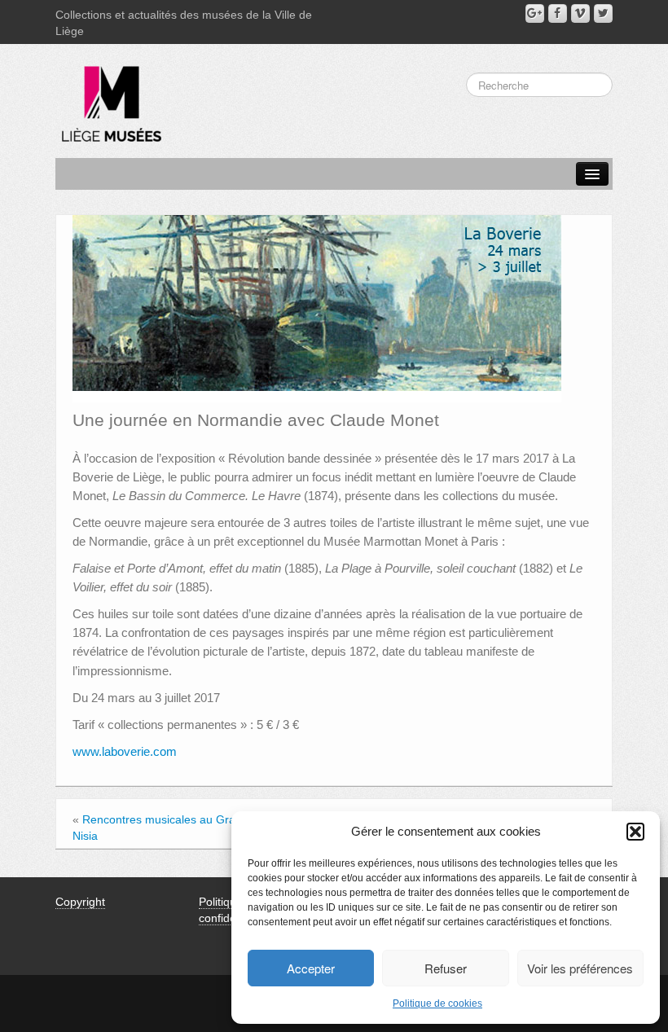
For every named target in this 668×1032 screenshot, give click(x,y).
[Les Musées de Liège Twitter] (603, 13)
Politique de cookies (437, 1003)
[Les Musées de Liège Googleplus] (534, 13)
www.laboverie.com (125, 751)
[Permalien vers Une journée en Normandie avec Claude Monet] (317, 307)
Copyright (80, 901)
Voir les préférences (580, 968)
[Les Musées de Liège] (108, 97)
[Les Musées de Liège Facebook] (557, 13)
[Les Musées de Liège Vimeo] (580, 13)
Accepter (311, 968)
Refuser (445, 968)
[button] (635, 831)
